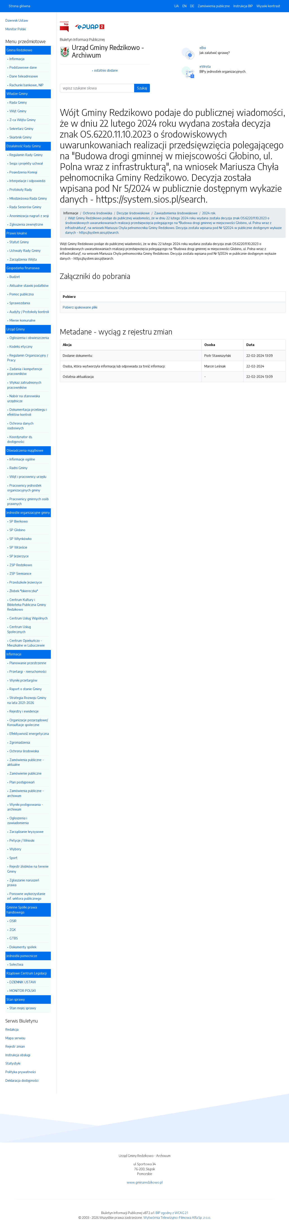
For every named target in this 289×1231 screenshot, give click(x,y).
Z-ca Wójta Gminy (22, 120)
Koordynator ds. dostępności (20, 439)
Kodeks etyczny (21, 346)
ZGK (12, 929)
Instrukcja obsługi (17, 1055)
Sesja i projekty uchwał (26, 163)
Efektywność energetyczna (29, 733)
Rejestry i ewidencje (24, 711)
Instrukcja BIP (243, 6)
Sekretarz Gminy (21, 128)
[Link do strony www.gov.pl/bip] (67, 26)
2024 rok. (209, 213)
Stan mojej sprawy (22, 1008)
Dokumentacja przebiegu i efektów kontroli (27, 411)
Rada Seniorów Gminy (25, 207)
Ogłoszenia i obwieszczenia (29, 338)
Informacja (16, 59)
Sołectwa (16, 964)
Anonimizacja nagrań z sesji (29, 216)
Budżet (14, 277)
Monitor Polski (15, 29)
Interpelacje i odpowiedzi (27, 181)
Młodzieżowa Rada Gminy (28, 198)
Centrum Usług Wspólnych (28, 618)
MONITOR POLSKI (22, 990)
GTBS (13, 938)
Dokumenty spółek (22, 947)
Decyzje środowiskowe (133, 213)
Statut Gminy (19, 242)
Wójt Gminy (17, 111)
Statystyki (12, 1063)
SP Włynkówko (20, 539)
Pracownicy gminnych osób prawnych (28, 501)
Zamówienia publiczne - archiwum (25, 793)
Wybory (15, 849)
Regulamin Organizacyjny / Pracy (27, 357)
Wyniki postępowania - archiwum (25, 806)
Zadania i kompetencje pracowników (24, 371)
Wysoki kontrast (268, 6)
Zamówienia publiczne (214, 6)
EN (184, 6)
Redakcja (12, 1029)
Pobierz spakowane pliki (80, 307)
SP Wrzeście (18, 547)
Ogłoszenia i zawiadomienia (18, 820)
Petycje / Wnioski (21, 840)
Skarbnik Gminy (20, 137)
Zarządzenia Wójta (23, 259)
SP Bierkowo (18, 521)
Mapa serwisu (15, 1038)
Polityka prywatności (20, 1072)
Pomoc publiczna (21, 294)
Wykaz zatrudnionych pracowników (24, 384)
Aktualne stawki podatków (29, 285)
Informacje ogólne (22, 459)
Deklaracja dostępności (21, 1080)
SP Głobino (17, 530)
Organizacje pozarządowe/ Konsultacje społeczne (27, 722)
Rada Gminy (18, 102)
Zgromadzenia (19, 742)
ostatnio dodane (106, 70)
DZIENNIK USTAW (22, 982)
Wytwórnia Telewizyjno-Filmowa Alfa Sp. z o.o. (177, 1217)
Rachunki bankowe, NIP (26, 85)
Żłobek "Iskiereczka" (23, 591)
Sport (13, 858)
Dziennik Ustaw (16, 20)
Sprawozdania (19, 303)
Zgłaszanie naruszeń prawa (23, 882)
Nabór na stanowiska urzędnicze (23, 398)
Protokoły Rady (20, 189)
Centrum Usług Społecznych (19, 629)
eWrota (205, 66)
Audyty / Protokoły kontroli (29, 312)
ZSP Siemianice (20, 573)
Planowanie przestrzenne (27, 663)
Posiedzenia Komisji (23, 172)
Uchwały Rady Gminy (25, 250)
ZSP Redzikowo (20, 565)
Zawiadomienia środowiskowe (176, 213)
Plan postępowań (22, 782)
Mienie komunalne (22, 320)
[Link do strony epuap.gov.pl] (89, 26)
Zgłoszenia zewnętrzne (26, 224)
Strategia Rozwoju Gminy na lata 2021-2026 (26, 700)
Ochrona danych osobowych (20, 425)
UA (176, 6)
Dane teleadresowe (23, 76)
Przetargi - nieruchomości (27, 671)
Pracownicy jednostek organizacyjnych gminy (24, 487)
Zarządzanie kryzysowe (26, 831)
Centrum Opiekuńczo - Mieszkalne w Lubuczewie (26, 642)
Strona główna (19, 6)
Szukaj (142, 88)
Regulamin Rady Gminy (26, 155)
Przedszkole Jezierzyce (25, 582)
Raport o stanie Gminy (25, 689)
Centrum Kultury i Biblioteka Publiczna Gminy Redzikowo (26, 604)
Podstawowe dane (23, 67)
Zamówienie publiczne (25, 773)
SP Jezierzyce (19, 556)
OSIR (12, 921)
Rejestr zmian (15, 1046)
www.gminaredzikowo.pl (145, 1182)
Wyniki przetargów (23, 680)
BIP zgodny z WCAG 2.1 (172, 1213)
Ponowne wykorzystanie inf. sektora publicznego (26, 896)
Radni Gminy (18, 468)
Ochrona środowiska (24, 751)
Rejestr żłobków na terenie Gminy (28, 868)
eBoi (203, 48)
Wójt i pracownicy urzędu (27, 476)
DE (192, 6)
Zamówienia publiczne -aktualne (25, 762)
